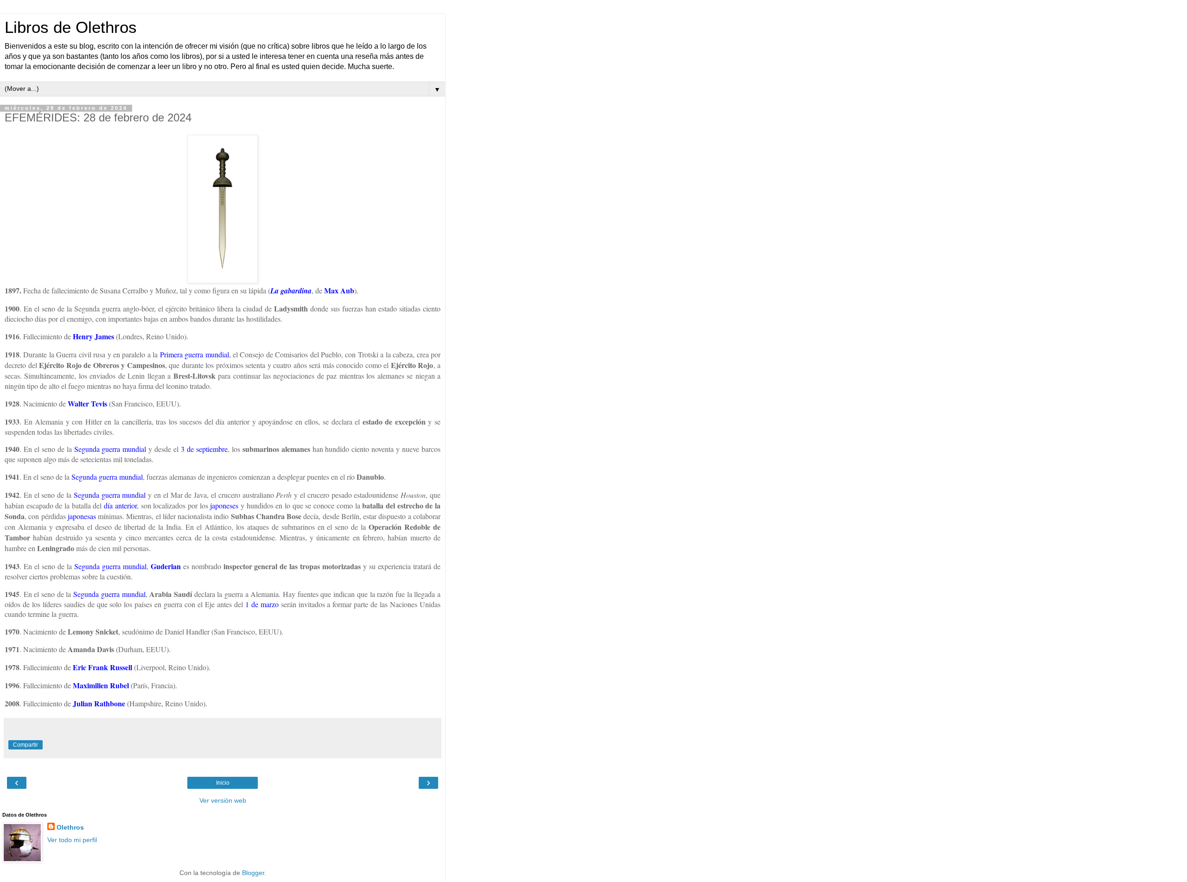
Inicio (223, 783)
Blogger (253, 872)
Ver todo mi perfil (72, 840)
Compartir (25, 745)
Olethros (70, 827)
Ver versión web (222, 800)
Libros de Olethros (71, 27)
